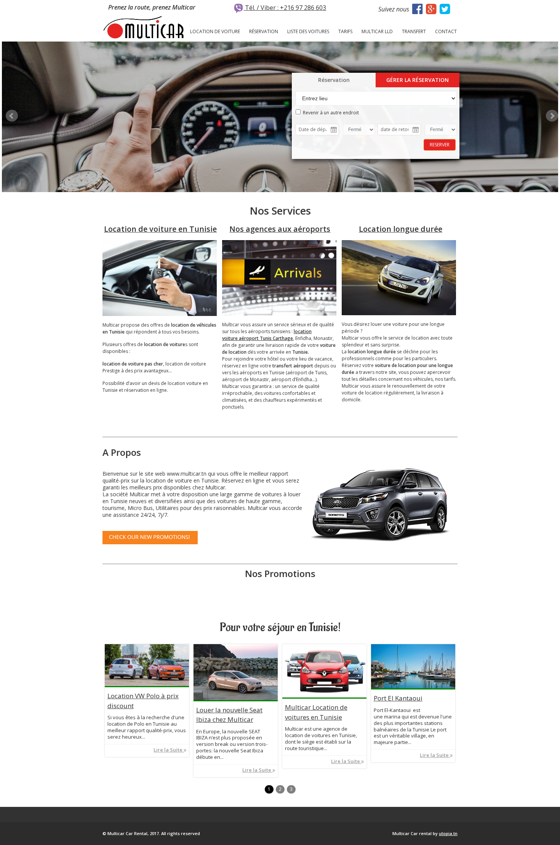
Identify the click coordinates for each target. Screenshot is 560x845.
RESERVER (440, 144)
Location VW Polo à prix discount (143, 700)
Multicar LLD (377, 31)
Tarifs (345, 31)
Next (552, 116)
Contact (446, 31)
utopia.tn (448, 833)
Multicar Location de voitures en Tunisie (316, 712)
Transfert (414, 31)
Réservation (263, 31)
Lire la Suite (169, 749)
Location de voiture (215, 31)
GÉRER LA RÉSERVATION (417, 79)
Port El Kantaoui (398, 698)
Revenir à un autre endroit (330, 112)
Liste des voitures (308, 31)
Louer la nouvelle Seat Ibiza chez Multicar (229, 715)
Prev (12, 116)
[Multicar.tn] (143, 27)
